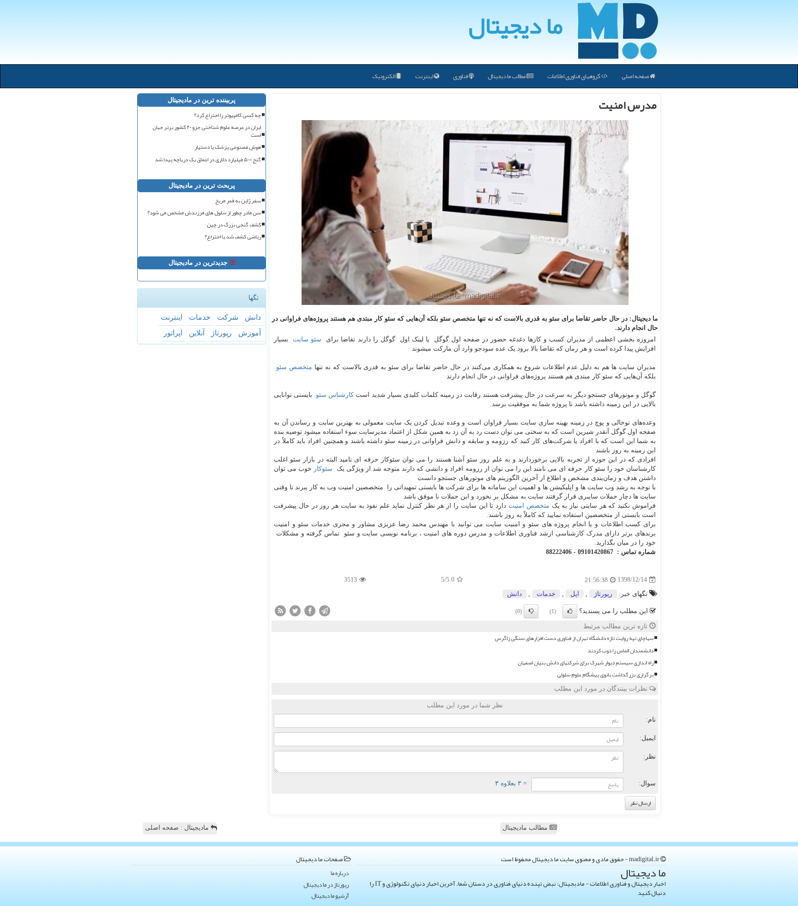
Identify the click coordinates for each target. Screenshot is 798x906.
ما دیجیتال (515, 25)
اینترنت (424, 76)
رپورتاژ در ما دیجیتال (326, 885)
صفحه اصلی (636, 76)
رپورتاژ (603, 593)
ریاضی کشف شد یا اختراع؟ (233, 236)
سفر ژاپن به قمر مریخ (238, 200)
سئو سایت (307, 339)
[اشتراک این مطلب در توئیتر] (295, 610)
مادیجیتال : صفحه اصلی (178, 827)
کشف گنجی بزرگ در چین (234, 224)
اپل (574, 593)
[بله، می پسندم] (569, 611)
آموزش (249, 333)
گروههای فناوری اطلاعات (574, 76)
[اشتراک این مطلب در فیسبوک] (309, 610)
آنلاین (197, 333)
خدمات (546, 593)
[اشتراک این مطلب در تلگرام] (324, 610)
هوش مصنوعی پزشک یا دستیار (227, 147)
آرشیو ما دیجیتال (330, 896)
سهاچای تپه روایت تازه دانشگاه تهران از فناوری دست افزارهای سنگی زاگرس (574, 638)
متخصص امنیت (529, 505)
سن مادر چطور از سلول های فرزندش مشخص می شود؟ (204, 212)
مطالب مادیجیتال (526, 827)
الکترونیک (384, 76)
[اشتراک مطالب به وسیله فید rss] (280, 610)
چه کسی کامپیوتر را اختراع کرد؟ (227, 115)
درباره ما (340, 873)
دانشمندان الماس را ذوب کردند (620, 650)
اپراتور (172, 333)
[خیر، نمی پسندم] (531, 611)
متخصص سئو (294, 367)
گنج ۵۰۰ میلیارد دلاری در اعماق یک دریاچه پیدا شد (208, 159)
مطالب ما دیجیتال (507, 76)
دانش (514, 593)
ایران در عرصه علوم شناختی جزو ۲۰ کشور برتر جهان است (206, 131)
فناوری (461, 76)
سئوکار (323, 468)
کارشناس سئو (335, 394)
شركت (227, 317)
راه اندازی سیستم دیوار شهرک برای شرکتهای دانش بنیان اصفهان (585, 662)
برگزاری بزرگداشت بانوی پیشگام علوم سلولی (605, 674)
